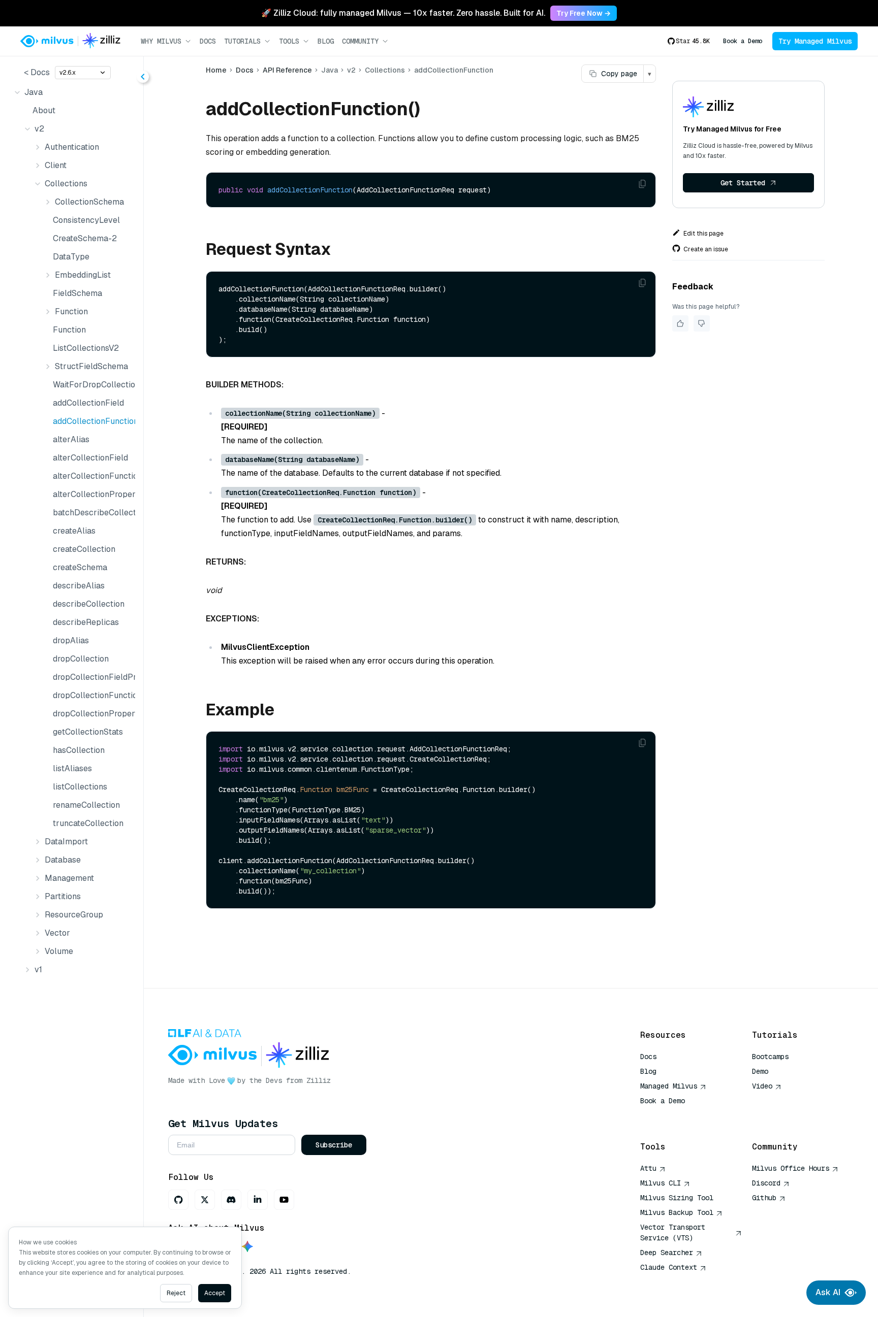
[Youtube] (284, 1200)
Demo (760, 1071)
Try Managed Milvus (815, 41)
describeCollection (88, 604)
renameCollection (86, 805)
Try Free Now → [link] (583, 13)
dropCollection (81, 658)
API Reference (287, 70)
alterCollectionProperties (92, 494)
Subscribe (334, 1144)
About (44, 110)
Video (762, 1086)
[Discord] (231, 1200)
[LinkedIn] (257, 1200)
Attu (648, 1168)
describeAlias (79, 585)
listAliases (72, 768)
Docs (208, 41)
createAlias (74, 530)
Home (216, 70)
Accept (214, 1293)
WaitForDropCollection (92, 384)
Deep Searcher (666, 1252)
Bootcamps (770, 1056)
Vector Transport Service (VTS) (672, 1232)
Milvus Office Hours (790, 1168)
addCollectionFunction (92, 421)
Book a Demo (742, 41)
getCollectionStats (88, 732)
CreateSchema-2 (85, 238)
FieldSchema (77, 293)
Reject (176, 1293)
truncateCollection (88, 823)
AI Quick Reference (676, 1115)
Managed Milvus (668, 1086)
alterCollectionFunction (92, 476)
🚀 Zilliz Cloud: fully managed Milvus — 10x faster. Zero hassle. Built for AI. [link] (403, 13)
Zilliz (318, 1080)
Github (764, 1197)
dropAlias (71, 640)
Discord (766, 1183)
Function (69, 329)
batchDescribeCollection (92, 512)
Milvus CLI (660, 1183)
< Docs (37, 72)
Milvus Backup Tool (676, 1212)
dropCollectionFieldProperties (92, 677)
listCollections (80, 786)
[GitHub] (178, 1200)
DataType (71, 256)
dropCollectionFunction (92, 695)
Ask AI (828, 1292)
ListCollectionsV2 (86, 348)
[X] (205, 1200)
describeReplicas (86, 622)
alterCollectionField (90, 457)
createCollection (84, 549)
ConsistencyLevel (86, 220)
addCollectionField (88, 403)
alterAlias (71, 439)
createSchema (80, 567)
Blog (326, 41)
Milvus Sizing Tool (676, 1197)
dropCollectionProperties (92, 713)
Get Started (742, 182)
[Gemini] (247, 1247)
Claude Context (668, 1267)
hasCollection (79, 750)
